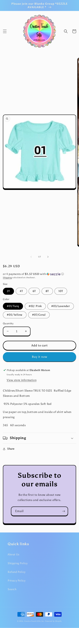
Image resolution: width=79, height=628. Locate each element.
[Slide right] (48, 257)
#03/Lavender (60, 306)
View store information (21, 380)
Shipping (7, 277)
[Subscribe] (63, 511)
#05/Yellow (14, 314)
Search (12, 589)
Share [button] (11, 448)
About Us (13, 554)
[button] (5, 31)
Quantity (8, 323)
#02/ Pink (35, 306)
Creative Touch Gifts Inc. (34, 621)
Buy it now (39, 357)
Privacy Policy (16, 580)
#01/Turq (13, 306)
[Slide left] (31, 257)
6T (34, 291)
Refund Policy (17, 572)
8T (47, 291)
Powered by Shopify (53, 621)
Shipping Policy (18, 563)
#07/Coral (39, 314)
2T (8, 291)
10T (60, 291)
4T (21, 291)
